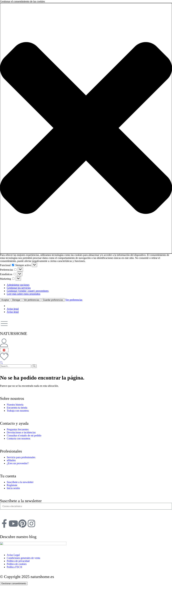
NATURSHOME (13, 333)
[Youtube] (13, 523)
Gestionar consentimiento (13, 583)
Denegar (16, 300)
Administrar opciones (18, 284)
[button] (86, 128)
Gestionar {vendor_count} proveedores (28, 290)
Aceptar (5, 300)
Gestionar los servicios (19, 287)
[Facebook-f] (4, 523)
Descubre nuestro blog (18, 537)
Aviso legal (13, 308)
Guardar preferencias (53, 300)
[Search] (34, 366)
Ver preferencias (31, 300)
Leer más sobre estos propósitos (23, 293)
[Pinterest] (22, 523)
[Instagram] (31, 523)
